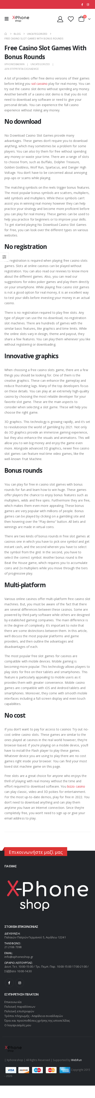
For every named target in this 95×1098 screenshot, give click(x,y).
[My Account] (60, 19)
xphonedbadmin (14, 64)
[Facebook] (82, 4)
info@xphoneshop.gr (18, 957)
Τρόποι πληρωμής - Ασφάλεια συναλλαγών (33, 1016)
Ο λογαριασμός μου (17, 1025)
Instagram (19, 982)
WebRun (76, 1060)
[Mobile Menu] (7, 19)
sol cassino (39, 83)
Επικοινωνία (12, 1002)
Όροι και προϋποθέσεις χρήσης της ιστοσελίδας (37, 1020)
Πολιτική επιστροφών (19, 1011)
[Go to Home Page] (6, 33)
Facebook (9, 982)
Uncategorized (40, 64)
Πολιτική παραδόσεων (19, 1007)
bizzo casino (76, 786)
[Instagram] (88, 4)
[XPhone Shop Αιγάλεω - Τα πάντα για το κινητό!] (21, 19)
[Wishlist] (70, 19)
